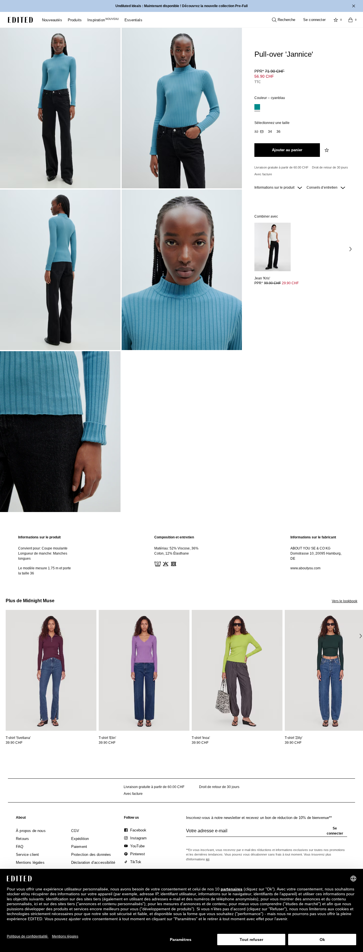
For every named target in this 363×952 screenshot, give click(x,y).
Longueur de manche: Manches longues (42, 556)
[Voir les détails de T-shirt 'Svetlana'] (51, 670)
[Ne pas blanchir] (165, 563)
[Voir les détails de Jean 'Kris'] (272, 247)
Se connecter (314, 20)
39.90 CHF (14, 742)
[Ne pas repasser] (181, 563)
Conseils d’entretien (322, 187)
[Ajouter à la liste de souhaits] (327, 150)
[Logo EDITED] (20, 20)
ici (207, 859)
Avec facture (263, 174)
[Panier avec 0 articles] (350, 19)
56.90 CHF (264, 76)
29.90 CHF (290, 283)
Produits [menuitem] (75, 20)
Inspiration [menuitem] (103, 20)
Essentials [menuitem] (133, 20)
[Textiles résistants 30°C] (157, 563)
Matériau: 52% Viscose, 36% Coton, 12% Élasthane (176, 550)
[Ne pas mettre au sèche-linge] (173, 563)
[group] (266, 833)
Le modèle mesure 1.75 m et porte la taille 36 (44, 570)
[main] (181, 555)
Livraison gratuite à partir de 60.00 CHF (281, 167)
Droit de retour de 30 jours (330, 167)
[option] (257, 107)
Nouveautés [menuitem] (52, 20)
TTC (257, 82)
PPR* (269, 71)
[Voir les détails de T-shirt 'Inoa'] (237, 670)
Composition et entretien (174, 537)
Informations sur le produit (274, 187)
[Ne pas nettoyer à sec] (189, 563)
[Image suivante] (350, 248)
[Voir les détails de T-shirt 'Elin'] (144, 670)
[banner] (181, 6)
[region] (45, 555)
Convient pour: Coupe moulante (42, 548)
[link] (21, 819)
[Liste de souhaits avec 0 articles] (335, 19)
